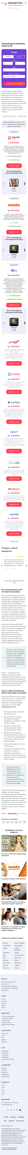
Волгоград (6, 963)
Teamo (3, 1035)
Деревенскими (5, 1074)
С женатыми (4, 1055)
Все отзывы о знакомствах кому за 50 (14, 582)
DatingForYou (15, 2)
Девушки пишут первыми (8, 1024)
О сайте (6, 1117)
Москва (5, 943)
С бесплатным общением (8, 1016)
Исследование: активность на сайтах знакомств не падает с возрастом (13, 903)
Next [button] (26, 565)
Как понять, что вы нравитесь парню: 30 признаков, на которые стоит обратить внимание (13, 928)
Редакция (21, 1117)
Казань (5, 948)
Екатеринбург (18, 945)
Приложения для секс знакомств (10, 1102)
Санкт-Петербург (19, 943)
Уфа (4, 957)
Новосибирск (7, 945)
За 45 (2, 1089)
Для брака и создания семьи (9, 982)
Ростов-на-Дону (19, 955)
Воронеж (5, 960)
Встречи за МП (5, 984)
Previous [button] (1, 565)
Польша (3, 1007)
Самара (16, 952)
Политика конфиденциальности (9, 1147)
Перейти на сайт (14, 165)
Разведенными (5, 1076)
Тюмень (16, 965)
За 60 (2, 1093)
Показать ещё (14, 541)
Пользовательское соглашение (9, 1149)
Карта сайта (20, 1121)
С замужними (4, 1057)
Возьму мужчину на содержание (9, 988)
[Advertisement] (14, 24)
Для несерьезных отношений (9, 986)
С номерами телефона (7, 1018)
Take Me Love (5, 1033)
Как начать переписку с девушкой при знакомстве (13, 854)
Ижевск (16, 968)
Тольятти (6, 968)
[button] (25, 183)
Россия (3, 999)
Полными (3, 1068)
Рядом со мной (5, 1020)
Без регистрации (23, 116)
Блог (5, 1121)
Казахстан (4, 1003)
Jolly (2, 1037)
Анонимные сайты (6, 1022)
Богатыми (4, 1070)
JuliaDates (3, 1039)
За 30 (2, 1085)
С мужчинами (4, 1053)
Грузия (3, 1005)
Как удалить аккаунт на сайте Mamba (13, 879)
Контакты (13, 1117)
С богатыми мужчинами (7, 1059)
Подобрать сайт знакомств (14, 83)
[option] (14, 565)
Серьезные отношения (9, 116)
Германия (4, 1001)
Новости (11, 1121)
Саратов (5, 965)
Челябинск (6, 952)
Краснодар (17, 963)
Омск (4, 955)
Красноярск (17, 957)
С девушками (4, 1051)
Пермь (16, 960)
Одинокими (4, 1072)
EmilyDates (4, 1042)
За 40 (2, 1087)
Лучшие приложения (6, 1104)
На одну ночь (5, 990)
